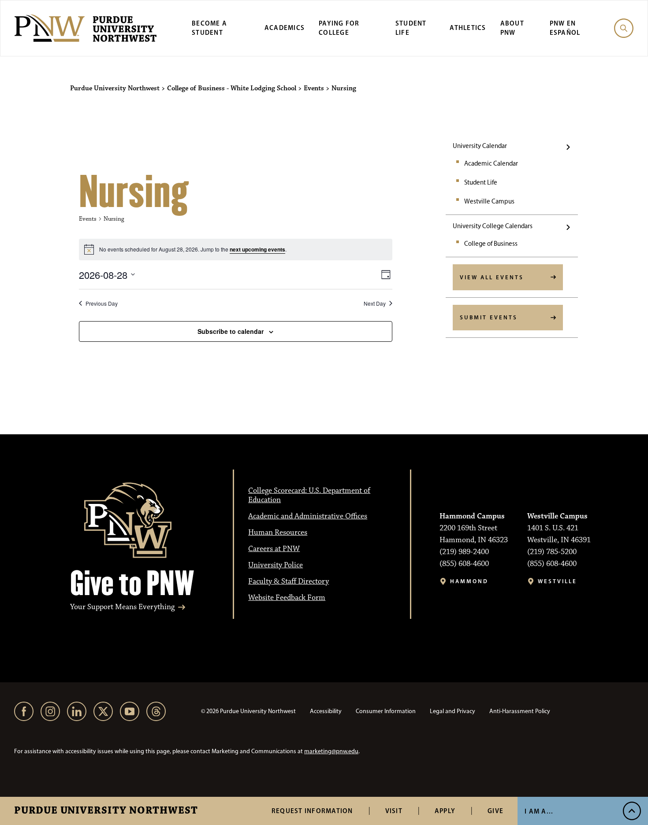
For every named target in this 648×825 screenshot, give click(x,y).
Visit (393, 811)
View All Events (492, 277)
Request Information (312, 811)
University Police (275, 565)
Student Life (411, 28)
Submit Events (489, 317)
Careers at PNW (274, 549)
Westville (557, 581)
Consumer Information (386, 711)
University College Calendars (493, 226)
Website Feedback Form (286, 598)
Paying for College (339, 28)
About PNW (512, 28)
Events (88, 218)
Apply (445, 811)
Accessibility (326, 711)
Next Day (375, 303)
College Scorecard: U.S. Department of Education (309, 495)
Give (495, 811)
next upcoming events (257, 249)
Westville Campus (489, 201)
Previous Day (102, 303)
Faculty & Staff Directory (288, 581)
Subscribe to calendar (230, 331)
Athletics (468, 27)
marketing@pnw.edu (331, 751)
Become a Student (209, 28)
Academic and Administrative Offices (307, 516)
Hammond (469, 581)
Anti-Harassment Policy (519, 711)
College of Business (491, 244)
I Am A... (539, 811)
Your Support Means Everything (122, 607)
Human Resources (277, 532)
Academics (284, 27)
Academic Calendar (491, 163)
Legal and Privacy (452, 711)
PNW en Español (565, 28)
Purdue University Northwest (106, 811)
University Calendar (480, 146)
